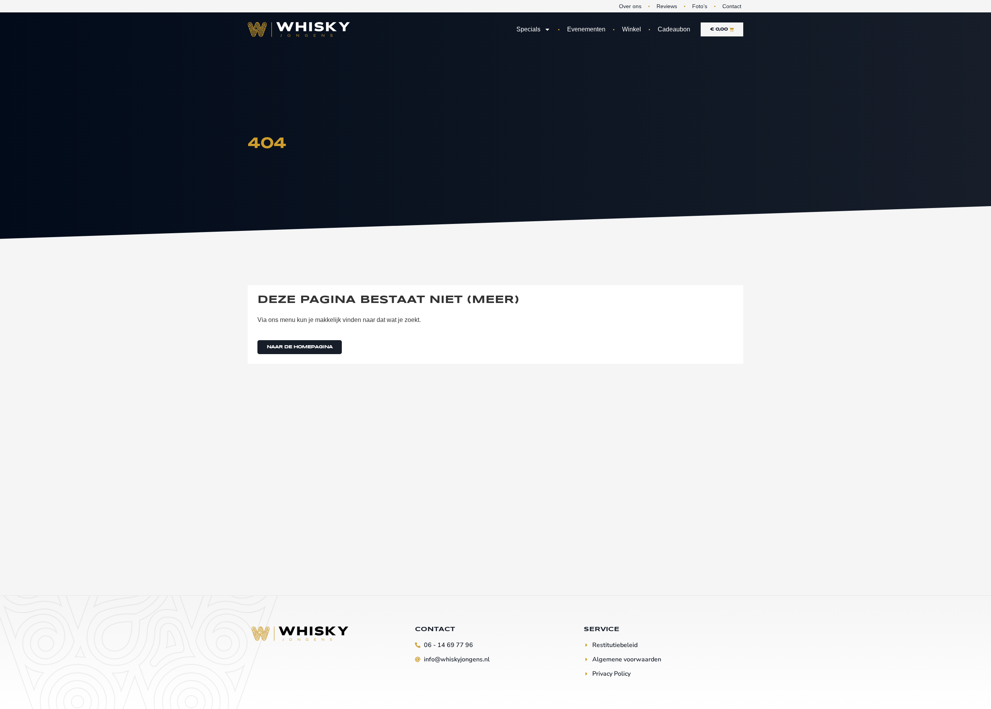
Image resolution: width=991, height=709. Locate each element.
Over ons (630, 6)
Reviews (667, 6)
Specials (528, 29)
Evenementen (586, 29)
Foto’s (699, 6)
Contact (731, 6)
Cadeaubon (674, 29)
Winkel (631, 29)
